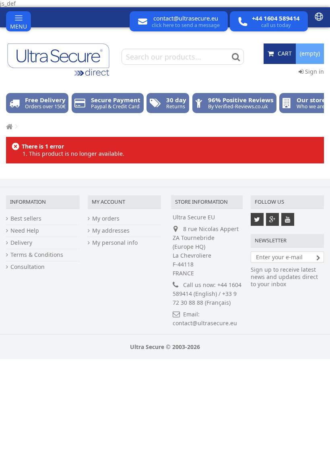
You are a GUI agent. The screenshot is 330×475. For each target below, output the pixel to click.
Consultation (27, 267)
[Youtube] (287, 219)
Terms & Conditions (36, 254)
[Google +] (272, 219)
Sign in (313, 71)
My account (108, 201)
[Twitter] (257, 219)
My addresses (111, 230)
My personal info (115, 242)
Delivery (21, 242)
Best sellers (25, 218)
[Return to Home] (8, 127)
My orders (106, 218)
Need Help (24, 230)
